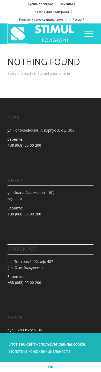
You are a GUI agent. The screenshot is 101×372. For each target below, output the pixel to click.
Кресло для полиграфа (52, 12)
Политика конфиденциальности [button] (39, 351)
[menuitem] (40, 4)
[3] (42, 33)
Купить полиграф (40, 4)
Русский (78, 19)
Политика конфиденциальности (43, 19)
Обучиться (67, 4)
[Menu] (86, 33)
